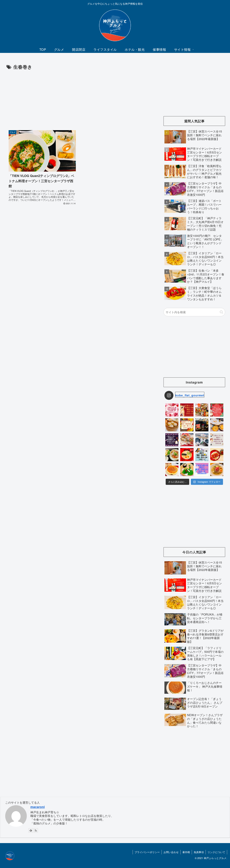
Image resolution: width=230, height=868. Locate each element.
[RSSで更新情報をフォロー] (36, 830)
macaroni (37, 807)
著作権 (186, 852)
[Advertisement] (78, 98)
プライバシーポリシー (147, 852)
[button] (221, 312)
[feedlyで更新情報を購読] (31, 830)
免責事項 (199, 852)
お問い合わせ (171, 852)
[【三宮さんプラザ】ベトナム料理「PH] (171, 454)
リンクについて (216, 852)
